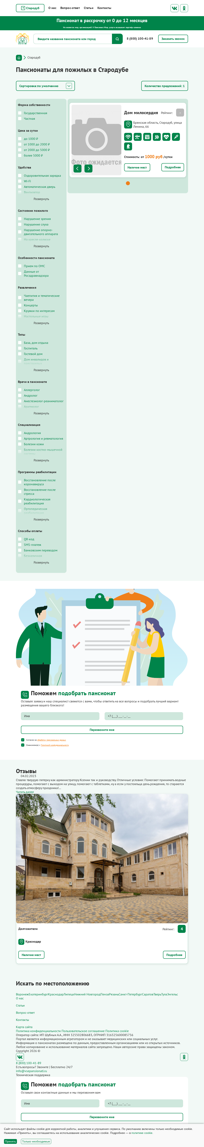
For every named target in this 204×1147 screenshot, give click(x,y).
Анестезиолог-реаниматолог (44, 401)
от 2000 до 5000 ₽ (37, 150)
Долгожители (28, 929)
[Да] (23, 740)
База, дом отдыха (36, 343)
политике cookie (141, 1132)
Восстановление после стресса (40, 492)
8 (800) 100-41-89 (140, 38)
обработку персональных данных (51, 740)
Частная (29, 119)
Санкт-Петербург (130, 994)
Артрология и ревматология (43, 438)
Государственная (35, 113)
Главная (19, 58)
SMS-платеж (32, 545)
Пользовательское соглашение (83, 1031)
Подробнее (173, 167)
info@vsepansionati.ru (31, 1071)
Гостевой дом (33, 354)
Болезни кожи (34, 444)
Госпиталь (30, 348)
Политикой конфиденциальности (55, 745)
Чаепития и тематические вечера (42, 298)
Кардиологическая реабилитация (37, 501)
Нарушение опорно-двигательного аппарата (41, 232)
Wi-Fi (27, 181)
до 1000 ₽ (31, 139)
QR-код (29, 539)
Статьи (88, 8)
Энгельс (172, 994)
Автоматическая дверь (39, 187)
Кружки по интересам (39, 311)
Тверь (157, 994)
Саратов (147, 994)
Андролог (30, 395)
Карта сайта (24, 1027)
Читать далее (25, 792)
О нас (52, 8)
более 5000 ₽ (33, 155)
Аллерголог (32, 390)
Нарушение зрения (37, 219)
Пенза (104, 994)
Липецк (69, 994)
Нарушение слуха (36, 224)
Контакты (104, 8)
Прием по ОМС (34, 266)
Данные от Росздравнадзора (36, 273)
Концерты (31, 305)
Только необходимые (36, 1141)
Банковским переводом (40, 550)
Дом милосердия (141, 112)
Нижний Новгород (87, 994)
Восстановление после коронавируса (40, 482)
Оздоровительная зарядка (42, 175)
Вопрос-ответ (70, 8)
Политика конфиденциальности (38, 1031)
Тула (164, 994)
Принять (10, 1141)
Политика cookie (117, 1031)
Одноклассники (184, 8)
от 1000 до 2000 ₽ (37, 144)
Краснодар (33, 941)
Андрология (32, 433)
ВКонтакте (174, 8)
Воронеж (22, 994)
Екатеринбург (38, 994)
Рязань (114, 994)
